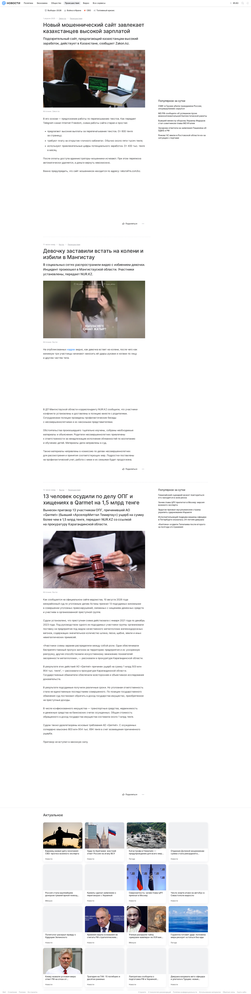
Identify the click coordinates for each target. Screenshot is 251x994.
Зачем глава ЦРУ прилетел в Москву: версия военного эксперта (181, 503)
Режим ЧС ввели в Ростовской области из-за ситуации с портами (182, 136)
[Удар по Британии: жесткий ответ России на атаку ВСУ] (104, 842)
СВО (89, 10)
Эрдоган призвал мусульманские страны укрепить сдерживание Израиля (179, 511)
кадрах (71, 349)
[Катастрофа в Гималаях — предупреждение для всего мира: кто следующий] (146, 842)
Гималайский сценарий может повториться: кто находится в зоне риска (181, 496)
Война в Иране (74, 10)
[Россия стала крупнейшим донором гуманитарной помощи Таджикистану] (62, 883)
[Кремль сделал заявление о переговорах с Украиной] (104, 883)
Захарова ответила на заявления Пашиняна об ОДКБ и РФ (182, 129)
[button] (94, 79)
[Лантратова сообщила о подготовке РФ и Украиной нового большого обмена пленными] (146, 967)
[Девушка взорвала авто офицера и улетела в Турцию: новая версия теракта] (188, 967)
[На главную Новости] (13, 3)
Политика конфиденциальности (185, 992)
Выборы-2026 (54, 10)
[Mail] (4, 3)
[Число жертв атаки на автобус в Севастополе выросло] (188, 883)
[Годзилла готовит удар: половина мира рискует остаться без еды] (188, 925)
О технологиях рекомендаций (159, 992)
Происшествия (76, 18)
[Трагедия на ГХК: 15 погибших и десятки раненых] (104, 967)
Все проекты (32, 992)
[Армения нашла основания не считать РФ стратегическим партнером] (104, 925)
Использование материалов (210, 992)
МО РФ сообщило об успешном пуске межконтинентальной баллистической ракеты (182, 114)
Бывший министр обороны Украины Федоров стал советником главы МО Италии (181, 122)
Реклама (22, 992)
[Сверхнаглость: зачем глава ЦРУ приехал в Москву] (146, 883)
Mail (4, 992)
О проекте (142, 992)
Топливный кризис (105, 10)
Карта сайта (241, 992)
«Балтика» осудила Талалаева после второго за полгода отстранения (181, 525)
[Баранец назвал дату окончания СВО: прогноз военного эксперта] (62, 842)
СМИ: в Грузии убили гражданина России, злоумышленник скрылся (180, 107)
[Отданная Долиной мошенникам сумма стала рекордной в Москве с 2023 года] (188, 842)
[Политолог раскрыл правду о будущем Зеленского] (62, 925)
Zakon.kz (62, 18)
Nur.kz (61, 244)
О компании (12, 992)
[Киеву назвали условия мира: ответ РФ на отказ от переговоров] (62, 967)
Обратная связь (229, 992)
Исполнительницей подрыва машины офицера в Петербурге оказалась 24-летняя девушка (182, 518)
